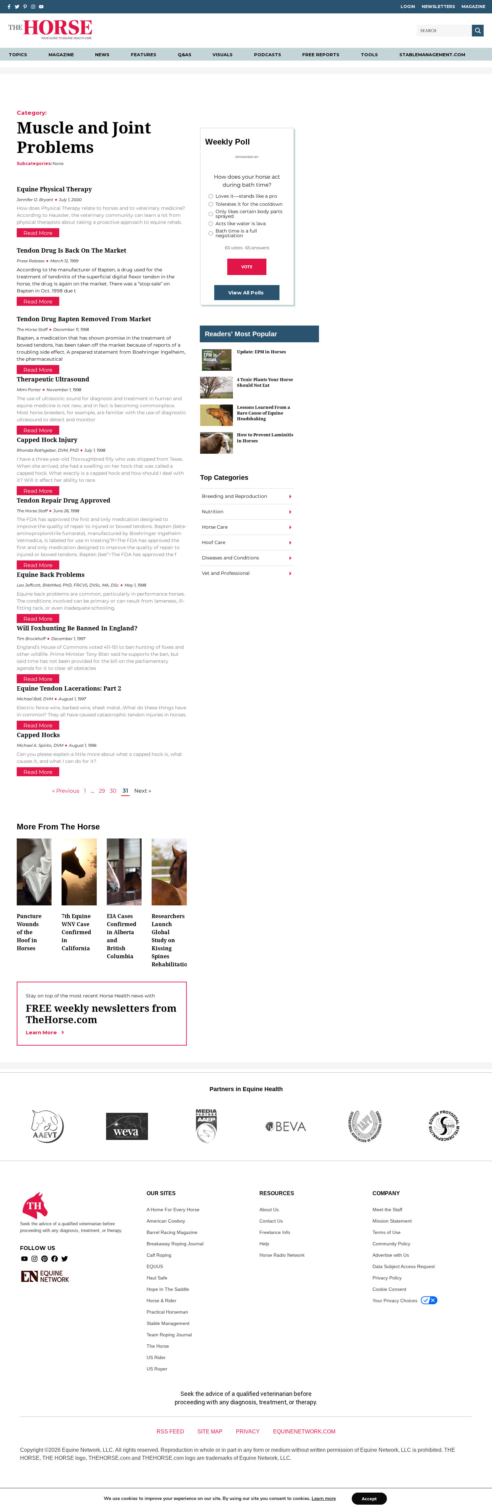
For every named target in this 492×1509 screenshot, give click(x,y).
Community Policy (391, 1243)
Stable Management (168, 1323)
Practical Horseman (167, 1312)
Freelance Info (274, 1232)
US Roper (157, 1368)
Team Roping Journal (169, 1334)
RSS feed (170, 1431)
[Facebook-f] (9, 6)
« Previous (65, 791)
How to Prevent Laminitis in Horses (265, 437)
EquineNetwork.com (304, 1431)
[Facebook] (54, 1258)
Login (408, 6)
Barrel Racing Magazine (172, 1232)
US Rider (156, 1357)
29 (102, 791)
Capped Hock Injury (47, 440)
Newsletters (438, 6)
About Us (269, 1209)
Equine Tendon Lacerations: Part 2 (69, 688)
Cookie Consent (389, 1289)
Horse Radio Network (282, 1255)
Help (264, 1243)
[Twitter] (17, 6)
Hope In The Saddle (168, 1289)
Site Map (210, 1431)
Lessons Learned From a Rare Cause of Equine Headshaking (263, 413)
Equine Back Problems (51, 574)
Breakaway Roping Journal (175, 1243)
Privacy (248, 1431)
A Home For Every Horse (173, 1209)
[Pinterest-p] (25, 6)
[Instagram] (33, 6)
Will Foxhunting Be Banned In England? (77, 628)
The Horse (158, 1346)
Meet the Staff (387, 1209)
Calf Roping (159, 1255)
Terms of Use (387, 1232)
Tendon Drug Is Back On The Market (71, 250)
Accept (369, 1499)
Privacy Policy (387, 1277)
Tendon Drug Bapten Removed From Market (84, 319)
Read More (38, 233)
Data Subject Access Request (404, 1266)
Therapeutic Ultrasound (53, 379)
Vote (246, 267)
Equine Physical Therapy (54, 189)
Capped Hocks (38, 735)
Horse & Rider (161, 1300)
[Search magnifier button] (478, 30)
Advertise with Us (391, 1255)
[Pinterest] (44, 1258)
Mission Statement (392, 1221)
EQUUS (155, 1266)
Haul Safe (157, 1277)
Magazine (473, 6)
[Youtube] (24, 1258)
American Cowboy (166, 1221)
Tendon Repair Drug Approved (63, 500)
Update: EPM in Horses (261, 352)
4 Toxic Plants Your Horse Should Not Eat (265, 382)
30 (113, 791)
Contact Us (271, 1221)
